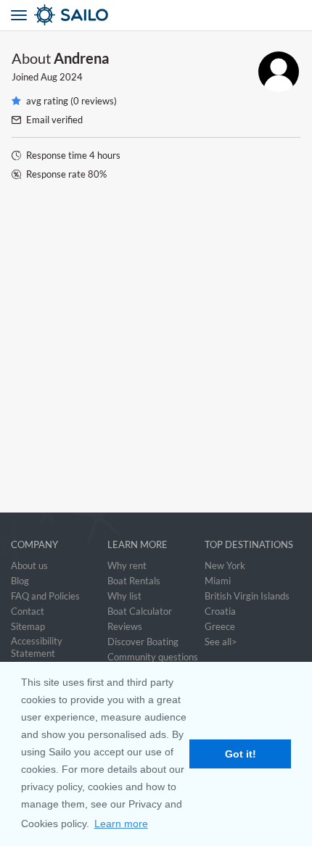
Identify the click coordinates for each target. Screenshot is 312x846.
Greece (220, 626)
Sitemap (28, 626)
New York (225, 565)
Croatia (220, 611)
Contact (27, 611)
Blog (20, 580)
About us (29, 565)
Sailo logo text (97, 14)
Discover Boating (142, 641)
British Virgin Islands (247, 596)
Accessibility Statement (36, 647)
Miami (218, 580)
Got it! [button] (240, 754)
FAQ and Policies (45, 596)
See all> (221, 641)
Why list (124, 596)
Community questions (152, 657)
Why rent (127, 565)
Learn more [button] (121, 823)
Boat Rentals (133, 580)
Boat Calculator (139, 611)
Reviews (124, 626)
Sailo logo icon (45, 14)
